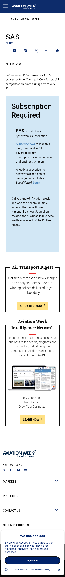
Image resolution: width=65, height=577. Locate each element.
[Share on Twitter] (36, 51)
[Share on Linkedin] (25, 51)
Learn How (31, 419)
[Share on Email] (14, 51)
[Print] (57, 51)
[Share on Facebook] (47, 51)
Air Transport (29, 19)
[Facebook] (11, 470)
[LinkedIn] (25, 470)
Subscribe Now (31, 306)
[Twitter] (4, 470)
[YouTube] (18, 470)
